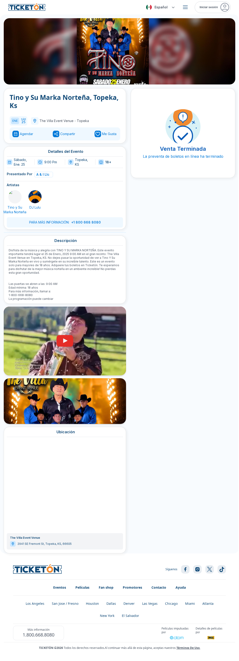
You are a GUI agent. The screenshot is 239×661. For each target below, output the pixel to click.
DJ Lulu (35, 207)
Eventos (59, 587)
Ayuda (181, 587)
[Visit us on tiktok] (222, 569)
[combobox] (159, 7)
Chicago (171, 603)
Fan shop (106, 587)
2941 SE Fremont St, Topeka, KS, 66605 (45, 544)
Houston (92, 603)
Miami (190, 603)
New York (107, 615)
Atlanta (208, 603)
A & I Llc (42, 174)
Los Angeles (35, 603)
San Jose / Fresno (65, 603)
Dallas (111, 603)
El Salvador (130, 615)
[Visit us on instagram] (197, 569)
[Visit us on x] (209, 569)
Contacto (158, 587)
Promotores (132, 587)
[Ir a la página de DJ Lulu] (35, 196)
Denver (129, 603)
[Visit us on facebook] (185, 569)
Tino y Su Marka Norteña (15, 209)
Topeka (83, 121)
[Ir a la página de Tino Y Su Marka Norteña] (14, 196)
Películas (82, 587)
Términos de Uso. (188, 648)
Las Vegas (150, 603)
